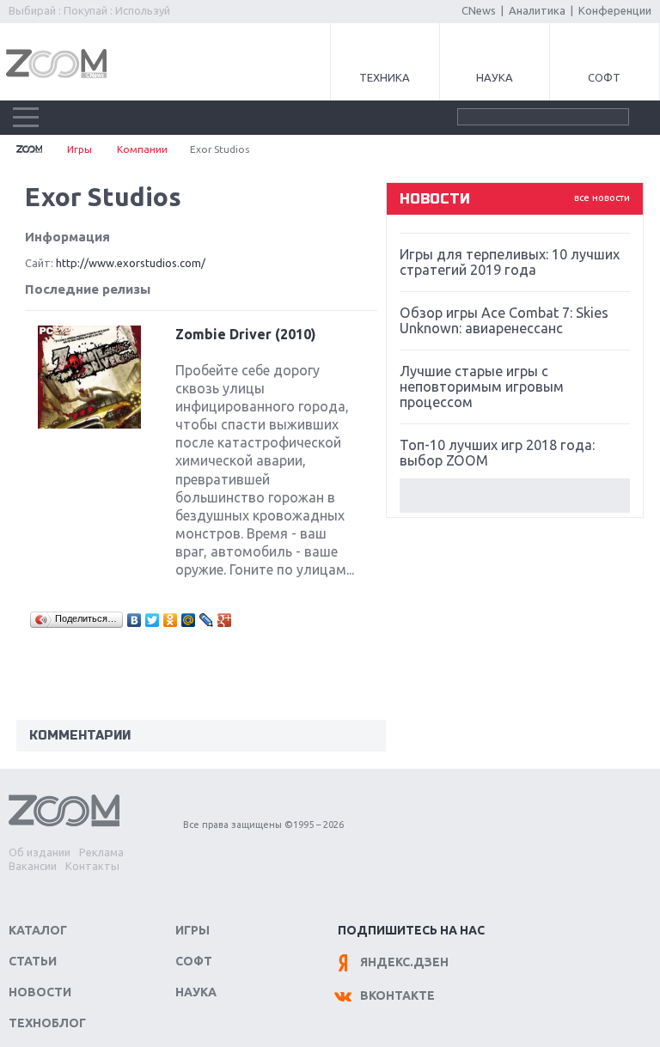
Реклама (101, 852)
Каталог (38, 930)
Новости (40, 992)
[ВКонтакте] (134, 620)
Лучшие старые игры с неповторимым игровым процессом (482, 386)
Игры (79, 149)
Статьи (33, 961)
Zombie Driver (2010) (245, 334)
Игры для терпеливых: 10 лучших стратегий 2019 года (510, 262)
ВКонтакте (397, 995)
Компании (142, 149)
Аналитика (537, 10)
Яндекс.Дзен (404, 962)
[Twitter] (153, 620)
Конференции (614, 10)
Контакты (92, 866)
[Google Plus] (225, 620)
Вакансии (33, 866)
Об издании (39, 852)
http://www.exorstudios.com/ (130, 263)
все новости (602, 197)
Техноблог (47, 1023)
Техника (384, 77)
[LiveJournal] (207, 620)
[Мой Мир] (189, 620)
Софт (604, 77)
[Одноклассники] (171, 620)
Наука (494, 77)
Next (515, 495)
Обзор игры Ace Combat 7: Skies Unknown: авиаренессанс (504, 320)
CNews (478, 10)
